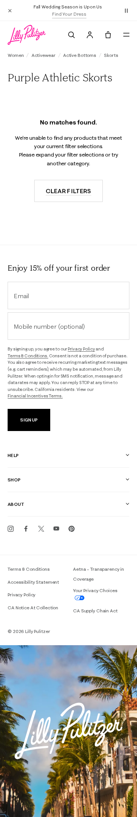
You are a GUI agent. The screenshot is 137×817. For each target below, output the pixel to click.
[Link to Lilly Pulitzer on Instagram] (10, 528)
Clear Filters (68, 191)
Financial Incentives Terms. (35, 396)
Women (16, 55)
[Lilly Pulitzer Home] (27, 34)
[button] (126, 10)
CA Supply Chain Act (95, 611)
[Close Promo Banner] (10, 10)
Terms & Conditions (29, 569)
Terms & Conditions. (28, 355)
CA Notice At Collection (33, 607)
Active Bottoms (79, 55)
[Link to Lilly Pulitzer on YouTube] (56, 528)
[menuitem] (71, 34)
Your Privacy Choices (95, 590)
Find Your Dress (69, 14)
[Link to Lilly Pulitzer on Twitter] (41, 528)
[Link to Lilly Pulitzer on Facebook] (25, 528)
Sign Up (28, 420)
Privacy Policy (81, 349)
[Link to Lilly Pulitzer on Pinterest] (71, 528)
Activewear (44, 55)
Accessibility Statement (33, 582)
